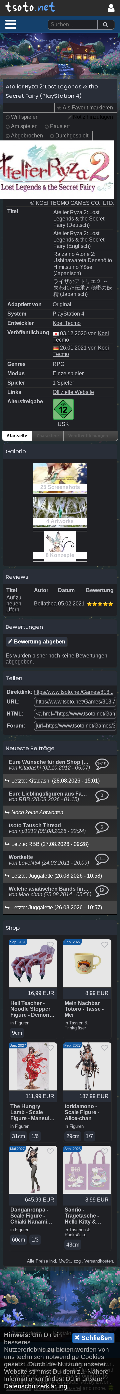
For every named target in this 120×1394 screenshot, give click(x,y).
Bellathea (45, 603)
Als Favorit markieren (88, 107)
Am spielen (24, 126)
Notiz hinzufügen (93, 117)
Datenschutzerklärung (35, 1386)
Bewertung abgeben (39, 641)
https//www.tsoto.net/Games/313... (73, 692)
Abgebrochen (27, 135)
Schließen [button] (96, 1337)
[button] (10, 24)
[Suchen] (105, 25)
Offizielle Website (73, 392)
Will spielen (25, 117)
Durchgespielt (71, 135)
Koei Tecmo (67, 323)
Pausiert (60, 126)
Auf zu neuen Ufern (13, 603)
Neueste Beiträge (30, 748)
